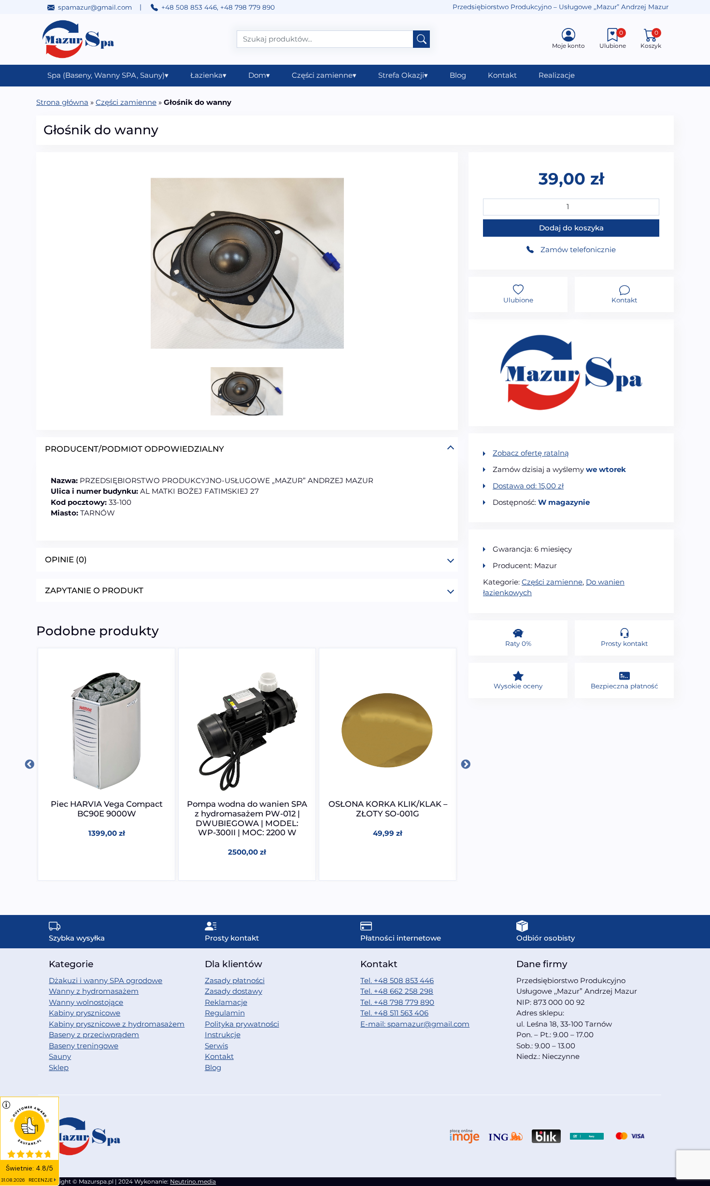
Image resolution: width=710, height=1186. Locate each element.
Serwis (216, 1045)
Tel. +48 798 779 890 (397, 1002)
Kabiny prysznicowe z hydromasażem (117, 1024)
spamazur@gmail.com (95, 7)
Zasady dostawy (233, 991)
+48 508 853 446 (189, 7)
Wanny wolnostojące (86, 1002)
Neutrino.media (193, 1181)
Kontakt (502, 75)
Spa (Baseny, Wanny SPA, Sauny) (108, 75)
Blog (458, 75)
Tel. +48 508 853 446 (397, 980)
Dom (259, 75)
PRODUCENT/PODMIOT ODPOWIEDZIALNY (134, 449)
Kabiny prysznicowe (84, 1012)
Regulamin (225, 1012)
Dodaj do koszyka (571, 227)
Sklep (59, 1067)
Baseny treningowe (83, 1045)
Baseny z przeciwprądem (94, 1034)
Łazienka (208, 75)
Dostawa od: (528, 485)
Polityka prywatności (242, 1024)
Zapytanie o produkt (94, 590)
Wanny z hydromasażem (94, 991)
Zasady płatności (235, 980)
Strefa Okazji (403, 75)
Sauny (60, 1056)
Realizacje (557, 75)
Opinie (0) (66, 559)
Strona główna (62, 102)
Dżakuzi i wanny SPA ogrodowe (105, 980)
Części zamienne (324, 75)
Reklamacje (226, 1002)
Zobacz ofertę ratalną (531, 452)
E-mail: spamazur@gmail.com (414, 1024)
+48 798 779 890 (247, 7)
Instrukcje (223, 1034)
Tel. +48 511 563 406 (394, 1012)
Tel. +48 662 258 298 (396, 991)
